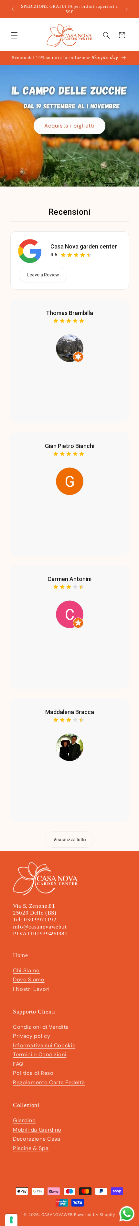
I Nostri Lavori (31, 989)
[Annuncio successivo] (127, 9)
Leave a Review (43, 274)
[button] (14, 35)
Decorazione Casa (36, 1138)
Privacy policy (31, 1036)
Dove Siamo (29, 979)
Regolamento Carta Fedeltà (49, 1082)
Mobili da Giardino (37, 1129)
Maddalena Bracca (69, 712)
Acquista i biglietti (69, 125)
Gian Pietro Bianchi (69, 446)
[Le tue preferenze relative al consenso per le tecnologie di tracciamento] (11, 1220)
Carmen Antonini (69, 579)
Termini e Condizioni (39, 1054)
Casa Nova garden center (83, 246)
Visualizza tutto (69, 839)
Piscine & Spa (31, 1148)
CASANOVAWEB (57, 1214)
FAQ (18, 1064)
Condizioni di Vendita (41, 1027)
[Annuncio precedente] (12, 9)
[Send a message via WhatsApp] (127, 1214)
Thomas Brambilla (69, 313)
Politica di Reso (33, 1073)
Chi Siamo (26, 970)
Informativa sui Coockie (44, 1045)
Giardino (24, 1120)
